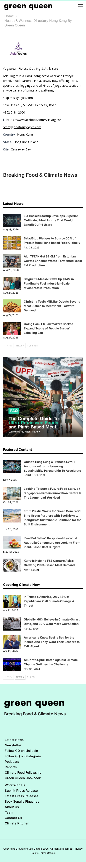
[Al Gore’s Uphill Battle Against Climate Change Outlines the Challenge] (12, 664)
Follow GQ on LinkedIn (21, 751)
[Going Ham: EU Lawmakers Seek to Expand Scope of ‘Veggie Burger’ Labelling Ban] (12, 328)
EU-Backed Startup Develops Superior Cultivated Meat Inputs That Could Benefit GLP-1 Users (51, 220)
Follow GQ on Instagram (23, 756)
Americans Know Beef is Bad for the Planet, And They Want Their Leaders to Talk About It (52, 642)
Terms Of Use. (47, 852)
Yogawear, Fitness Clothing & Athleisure (30, 69)
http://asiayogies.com (18, 98)
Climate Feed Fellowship (23, 772)
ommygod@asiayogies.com (22, 127)
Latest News (14, 740)
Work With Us (15, 785)
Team (9, 812)
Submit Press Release (21, 791)
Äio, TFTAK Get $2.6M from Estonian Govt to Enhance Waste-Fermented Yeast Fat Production (53, 261)
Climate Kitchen (17, 823)
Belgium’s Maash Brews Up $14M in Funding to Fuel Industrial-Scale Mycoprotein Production (49, 283)
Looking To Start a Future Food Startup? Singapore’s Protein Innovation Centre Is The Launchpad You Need (52, 493)
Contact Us (13, 818)
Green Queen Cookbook (23, 778)
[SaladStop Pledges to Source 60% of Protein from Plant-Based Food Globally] (12, 243)
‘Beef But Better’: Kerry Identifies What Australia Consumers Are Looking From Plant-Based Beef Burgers (52, 542)
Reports (11, 767)
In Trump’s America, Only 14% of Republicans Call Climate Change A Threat (49, 601)
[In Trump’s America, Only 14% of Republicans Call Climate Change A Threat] (12, 601)
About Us (12, 807)
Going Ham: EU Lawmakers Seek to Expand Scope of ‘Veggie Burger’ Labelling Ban (48, 328)
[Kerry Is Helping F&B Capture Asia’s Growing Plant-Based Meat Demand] (12, 565)
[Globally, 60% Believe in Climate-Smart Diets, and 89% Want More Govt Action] (12, 624)
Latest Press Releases (21, 796)
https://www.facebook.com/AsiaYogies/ (33, 120)
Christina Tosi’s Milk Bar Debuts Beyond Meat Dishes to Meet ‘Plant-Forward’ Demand (52, 306)
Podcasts (12, 762)
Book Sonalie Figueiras (22, 801)
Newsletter (13, 745)
